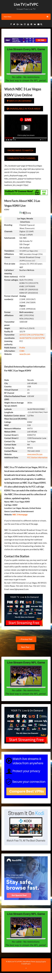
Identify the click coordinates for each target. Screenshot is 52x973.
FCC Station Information (37, 457)
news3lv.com (24, 354)
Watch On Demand (19, 100)
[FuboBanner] (26, 44)
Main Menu (7, 17)
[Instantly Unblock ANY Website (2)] (26, 197)
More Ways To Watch (20, 150)
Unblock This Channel (21, 158)
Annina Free (40, 961)
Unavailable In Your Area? (24, 108)
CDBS (21, 351)
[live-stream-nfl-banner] (26, 84)
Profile (22, 347)
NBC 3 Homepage (20, 514)
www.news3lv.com (34, 454)
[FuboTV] (23, 628)
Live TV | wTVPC (26, 4)
